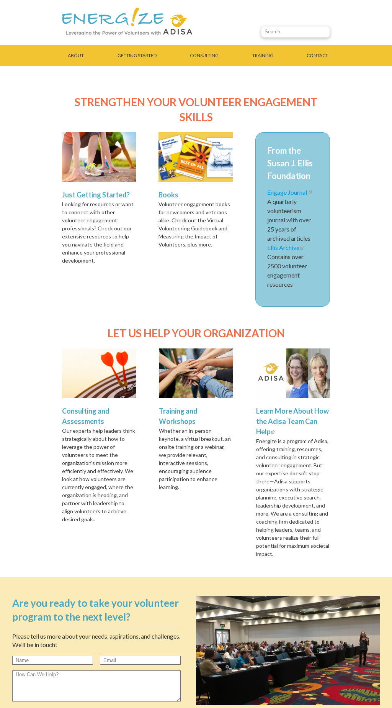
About (76, 55)
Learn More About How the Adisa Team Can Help (292, 421)
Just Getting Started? (96, 195)
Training (262, 55)
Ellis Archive (285, 247)
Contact (317, 55)
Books (168, 195)
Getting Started (137, 55)
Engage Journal (289, 192)
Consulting (204, 55)
